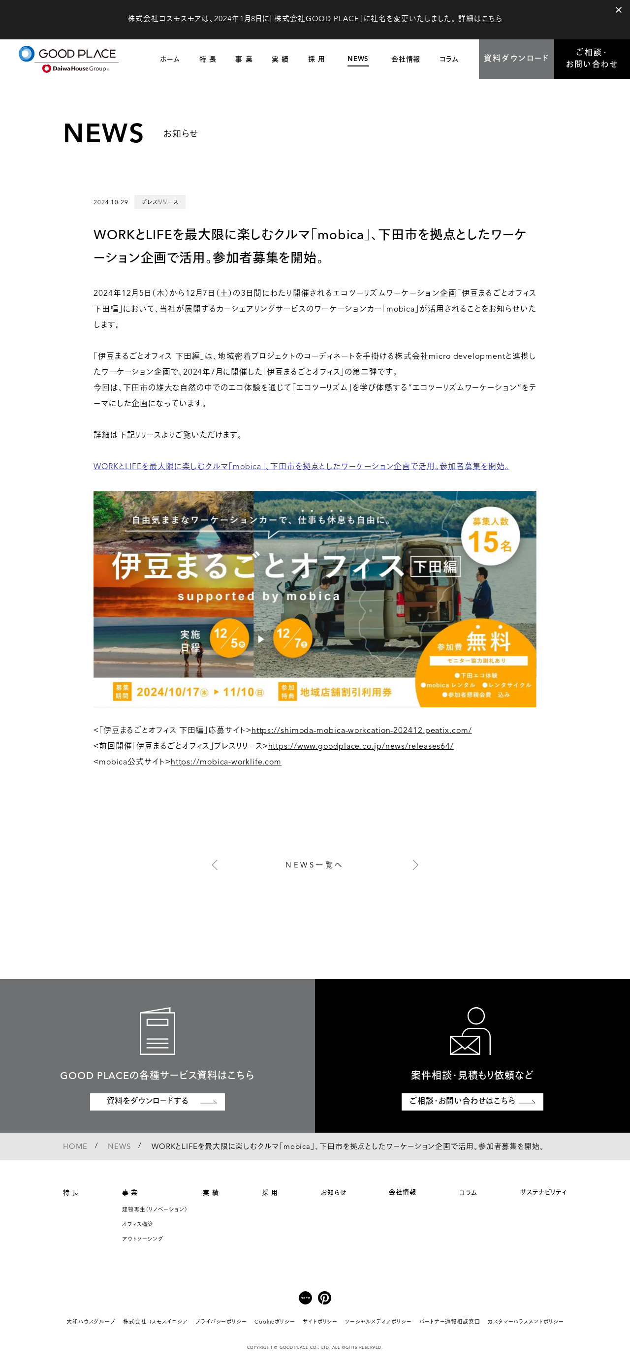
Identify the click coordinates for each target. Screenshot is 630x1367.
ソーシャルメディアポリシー (378, 1322)
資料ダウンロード (517, 59)
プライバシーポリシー (221, 1322)
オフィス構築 (137, 1225)
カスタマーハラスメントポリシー (526, 1322)
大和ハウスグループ (91, 1322)
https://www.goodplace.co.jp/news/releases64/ (361, 747)
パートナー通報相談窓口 (449, 1322)
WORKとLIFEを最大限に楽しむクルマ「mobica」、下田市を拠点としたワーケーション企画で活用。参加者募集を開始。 (301, 467)
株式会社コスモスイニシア (155, 1322)
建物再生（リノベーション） (155, 1210)
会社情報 (402, 1192)
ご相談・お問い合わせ (592, 59)
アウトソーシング (142, 1239)
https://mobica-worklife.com (226, 762)
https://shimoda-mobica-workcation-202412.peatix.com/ (362, 731)
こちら (492, 19)
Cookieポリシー (274, 1322)
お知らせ (333, 1193)
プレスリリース (160, 202)
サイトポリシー (320, 1322)
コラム (468, 1193)
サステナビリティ (543, 1192)
